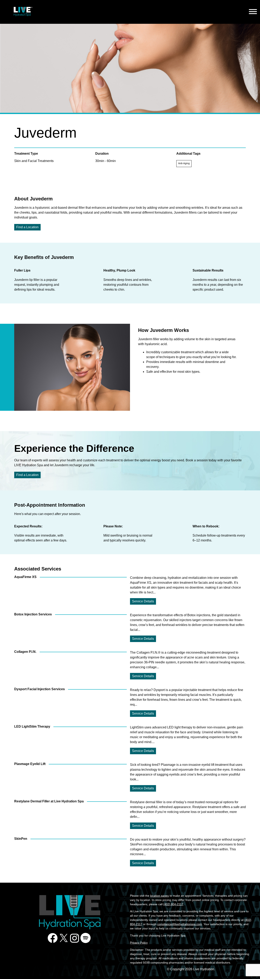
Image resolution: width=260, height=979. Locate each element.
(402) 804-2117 (173, 904)
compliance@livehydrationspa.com (179, 924)
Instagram (74, 938)
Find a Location (27, 227)
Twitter (63, 938)
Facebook (53, 938)
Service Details (143, 601)
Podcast (85, 938)
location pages (159, 895)
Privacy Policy (139, 942)
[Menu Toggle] (253, 12)
